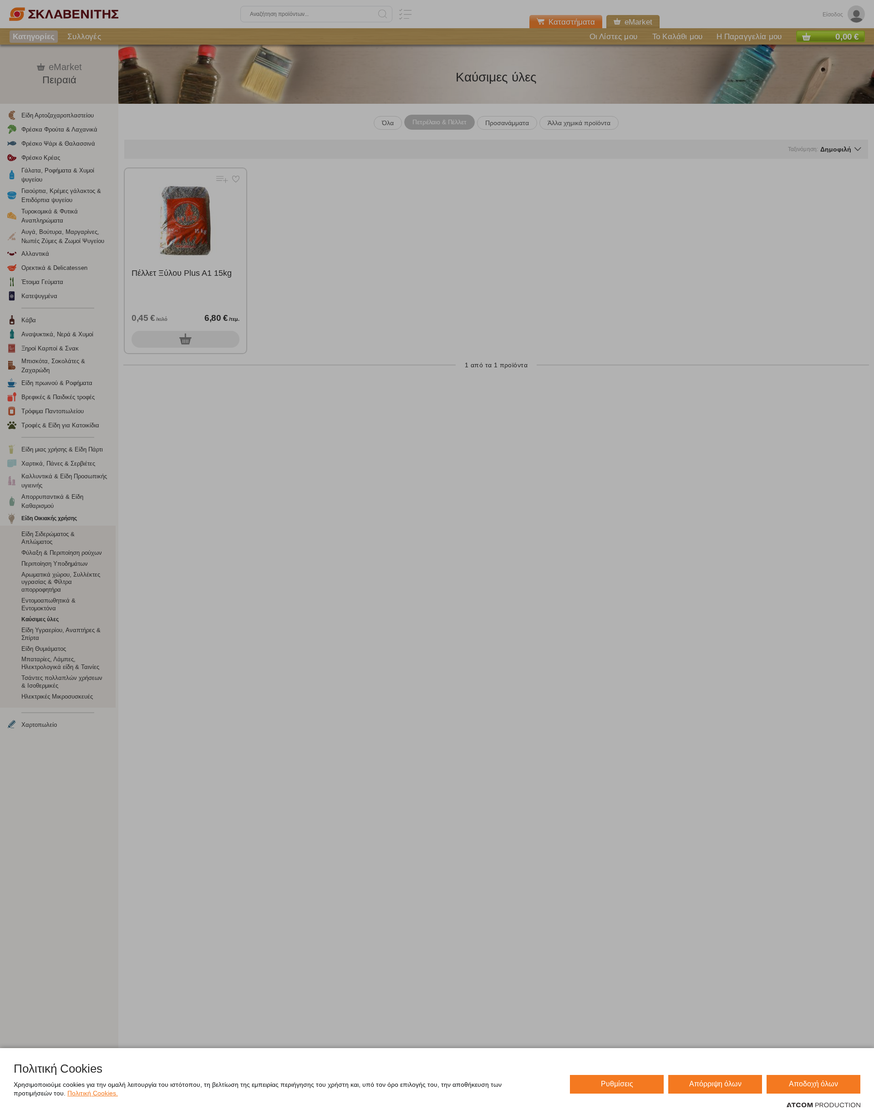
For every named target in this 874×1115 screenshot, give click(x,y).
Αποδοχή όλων (813, 1084)
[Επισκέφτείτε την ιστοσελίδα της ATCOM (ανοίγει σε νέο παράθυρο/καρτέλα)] (823, 1105)
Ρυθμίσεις (617, 1084)
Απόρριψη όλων (715, 1084)
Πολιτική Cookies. (92, 1093)
